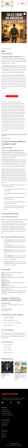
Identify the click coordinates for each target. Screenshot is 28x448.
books (9, 106)
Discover (12, 322)
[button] (27, 1)
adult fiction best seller (6, 104)
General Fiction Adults (6, 48)
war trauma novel (4, 130)
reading (5, 122)
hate (18, 112)
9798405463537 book (20, 103)
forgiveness (10, 110)
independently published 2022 (10, 113)
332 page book (13, 103)
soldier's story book (13, 124)
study (4, 125)
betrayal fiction (4, 106)
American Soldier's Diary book (17, 104)
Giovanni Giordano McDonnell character (9, 112)
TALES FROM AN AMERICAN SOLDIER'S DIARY (15, 125)
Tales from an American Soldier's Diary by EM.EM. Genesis (12, 127)
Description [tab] (3, 135)
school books (17, 122)
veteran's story (7, 128)
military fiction (4, 118)
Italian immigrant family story (15, 115)
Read (9, 317)
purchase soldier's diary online (18, 121)
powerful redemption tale (6, 121)
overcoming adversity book (10, 119)
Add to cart (12, 96)
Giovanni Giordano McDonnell (18, 110)
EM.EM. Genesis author (6, 109)
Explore (11, 320)
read (2, 122)
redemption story (10, 122)
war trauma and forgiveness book (17, 128)
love (16, 116)
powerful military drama (20, 119)
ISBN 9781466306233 (21, 113)
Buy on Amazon (6, 310)
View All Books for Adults (9, 325)
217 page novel (7, 103)
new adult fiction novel (11, 118)
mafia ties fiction (20, 116)
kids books (13, 116)
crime (23, 107)
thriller (2, 128)
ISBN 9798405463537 (5, 115)
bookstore (6, 107)
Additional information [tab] (6, 138)
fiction (6, 110)
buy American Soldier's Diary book (15, 107)
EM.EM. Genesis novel (15, 109)
